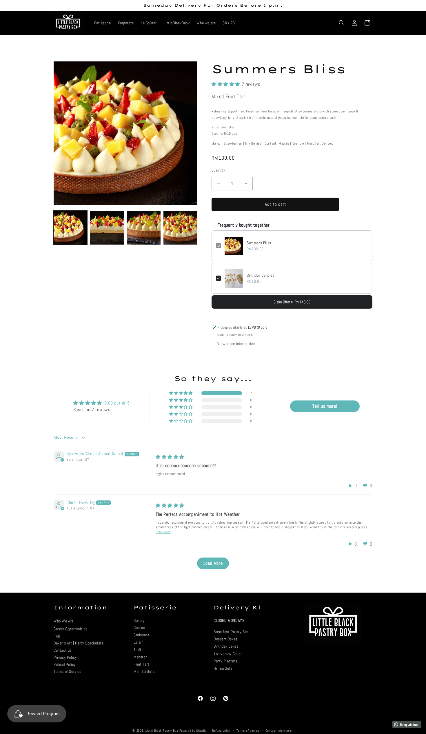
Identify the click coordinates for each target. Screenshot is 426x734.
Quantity (218, 170)
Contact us (63, 650)
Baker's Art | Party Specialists (79, 643)
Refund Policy (65, 664)
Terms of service (248, 730)
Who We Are (64, 621)
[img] (170, 457)
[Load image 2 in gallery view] (107, 227)
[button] (341, 23)
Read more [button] (163, 532)
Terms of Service (67, 671)
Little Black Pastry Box (161, 730)
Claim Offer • (292, 302)
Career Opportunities (71, 628)
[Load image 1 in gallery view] (70, 227)
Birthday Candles (260, 275)
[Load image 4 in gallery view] (180, 227)
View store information (236, 343)
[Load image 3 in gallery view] (144, 227)
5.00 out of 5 (117, 403)
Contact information (279, 730)
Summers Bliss (259, 243)
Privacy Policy (65, 657)
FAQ (57, 636)
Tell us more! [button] (324, 406)
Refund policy (221, 730)
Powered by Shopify (193, 730)
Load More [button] (213, 563)
